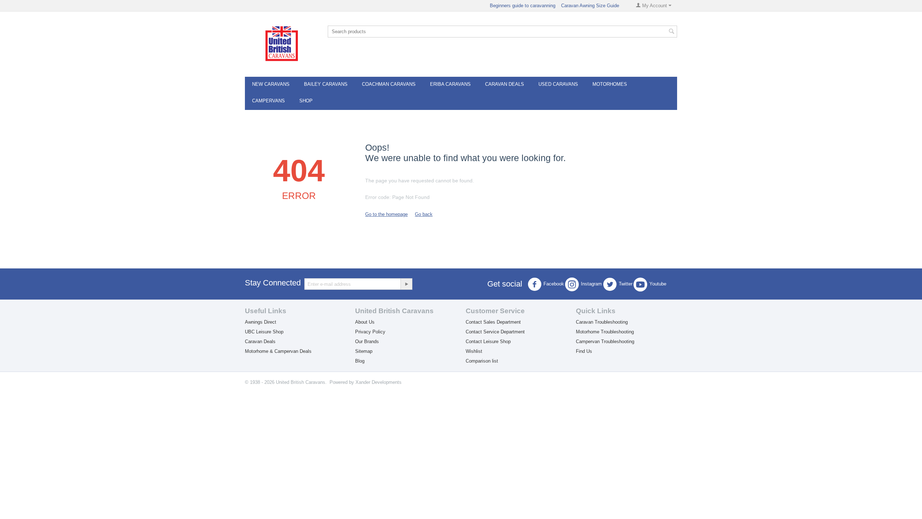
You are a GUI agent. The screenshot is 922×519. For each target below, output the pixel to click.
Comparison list (482, 361)
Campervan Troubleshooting (605, 341)
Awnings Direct (260, 322)
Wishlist (474, 351)
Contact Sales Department (493, 322)
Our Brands (367, 341)
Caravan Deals (504, 84)
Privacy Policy (370, 331)
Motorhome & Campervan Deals (278, 351)
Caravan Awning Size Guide (590, 5)
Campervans (268, 100)
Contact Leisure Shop (488, 341)
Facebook (553, 284)
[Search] (671, 32)
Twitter (625, 284)
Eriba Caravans (450, 84)
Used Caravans (558, 84)
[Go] (406, 284)
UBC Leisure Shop (264, 331)
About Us (365, 322)
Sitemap (363, 351)
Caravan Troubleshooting (602, 322)
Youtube (657, 284)
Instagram (591, 284)
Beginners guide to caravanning (522, 5)
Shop (306, 100)
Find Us (584, 351)
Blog (359, 361)
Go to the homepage (386, 214)
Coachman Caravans (389, 84)
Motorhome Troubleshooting (605, 331)
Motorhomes (609, 84)
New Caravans (271, 84)
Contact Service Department (495, 331)
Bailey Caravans (326, 84)
